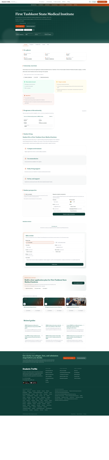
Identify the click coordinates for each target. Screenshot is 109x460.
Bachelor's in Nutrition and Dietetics (61, 400)
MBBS (81, 395)
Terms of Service (77, 378)
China (41, 394)
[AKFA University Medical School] (33, 305)
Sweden (34, 406)
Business (47, 4)
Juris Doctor (72, 397)
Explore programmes (30, 26)
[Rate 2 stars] (27, 255)
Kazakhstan (41, 398)
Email (56, 204)
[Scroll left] (83, 296)
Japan (36, 398)
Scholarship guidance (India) (65, 372)
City (55, 208)
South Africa (49, 405)
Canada (33, 394)
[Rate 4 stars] (31, 255)
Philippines (29, 403)
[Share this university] (34, 30)
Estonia (41, 395)
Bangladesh (25, 392)
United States (25, 409)
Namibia (29, 401)
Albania (24, 390)
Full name (54, 199)
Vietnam (41, 409)
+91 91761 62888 (27, 378)
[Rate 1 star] (26, 255)
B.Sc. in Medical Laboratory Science (71, 398)
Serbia (28, 405)
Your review (28, 257)
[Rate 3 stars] (29, 255)
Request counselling (101, 1)
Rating (29, 254)
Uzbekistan (36, 409)
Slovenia (43, 405)
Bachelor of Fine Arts (59, 398)
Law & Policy (55, 4)
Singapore (33, 405)
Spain (30, 406)
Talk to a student (58, 1)
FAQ (48, 44)
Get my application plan (78, 283)
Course (29, 249)
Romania (44, 403)
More (76, 4)
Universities (50, 1)
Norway (24, 403)
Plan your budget (63, 370)
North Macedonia (48, 401)
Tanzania (45, 406)
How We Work (76, 372)
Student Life (38, 44)
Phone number (72, 199)
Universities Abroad (49, 370)
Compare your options (64, 374)
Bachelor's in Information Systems (61, 390)
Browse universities (81, 358)
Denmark (36, 395)
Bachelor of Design (79, 397)
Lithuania (33, 400)
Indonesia (24, 398)
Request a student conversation (69, 214)
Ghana (38, 397)
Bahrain (47, 390)
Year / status (59, 249)
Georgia (28, 397)
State (70, 204)
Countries (42, 1)
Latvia (24, 400)
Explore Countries (49, 372)
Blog (69, 1)
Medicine (41, 4)
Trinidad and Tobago (26, 408)
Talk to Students (49, 376)
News (64, 1)
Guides (47, 380)
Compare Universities (49, 378)
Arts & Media (69, 4)
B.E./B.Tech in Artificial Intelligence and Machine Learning (65, 394)
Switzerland (39, 406)
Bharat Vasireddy (23, 23)
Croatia (50, 394)
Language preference (75, 208)
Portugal (39, 403)
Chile (37, 394)
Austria (43, 390)
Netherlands (34, 401)
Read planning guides (64, 378)
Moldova (24, 401)
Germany (33, 397)
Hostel (43, 44)
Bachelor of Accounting (59, 395)
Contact (47, 382)
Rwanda (24, 405)
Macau (38, 400)
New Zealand (41, 401)
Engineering (34, 4)
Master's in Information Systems (75, 390)
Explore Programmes (49, 374)
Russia (48, 403)
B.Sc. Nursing (57, 397)
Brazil (51, 392)
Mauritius (46, 400)
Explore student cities (64, 376)
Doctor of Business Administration (72, 395)
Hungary (48, 397)
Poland (34, 403)
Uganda (33, 408)
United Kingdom (49, 408)
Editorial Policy (77, 374)
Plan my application (20, 26)
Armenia (33, 390)
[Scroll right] (85, 296)
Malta (42, 400)
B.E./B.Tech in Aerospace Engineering (62, 392)
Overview (25, 44)
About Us (76, 370)
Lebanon (28, 400)
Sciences (62, 4)
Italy (33, 398)
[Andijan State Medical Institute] (76, 305)
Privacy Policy (76, 376)
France (24, 397)
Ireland (29, 398)
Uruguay (31, 409)
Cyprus (24, 395)
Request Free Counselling (68, 358)
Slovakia (38, 405)
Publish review (54, 264)
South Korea (25, 406)
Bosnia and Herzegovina (37, 392)
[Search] (90, 2)
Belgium (30, 392)
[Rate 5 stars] (32, 255)
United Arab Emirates (40, 408)
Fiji (44, 395)
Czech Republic (30, 395)
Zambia (46, 409)
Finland (48, 395)
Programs (31, 44)
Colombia (45, 394)
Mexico (50, 400)
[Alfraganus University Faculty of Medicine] (54, 305)
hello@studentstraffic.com (29, 379)
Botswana (46, 392)
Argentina (29, 390)
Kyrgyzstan (47, 398)
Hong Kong (43, 397)
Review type (28, 240)
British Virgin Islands (26, 394)
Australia (38, 390)
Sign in (94, 1)
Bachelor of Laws (65, 397)
